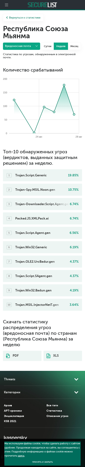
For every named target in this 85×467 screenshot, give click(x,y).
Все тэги (52, 405)
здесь (21, 455)
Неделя (60, 46)
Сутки (47, 46)
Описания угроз (57, 416)
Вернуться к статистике (25, 17)
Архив (8, 405)
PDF (15, 355)
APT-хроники (13, 410)
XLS (55, 355)
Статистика (54, 410)
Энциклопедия (14, 416)
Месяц (74, 46)
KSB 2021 (10, 421)
